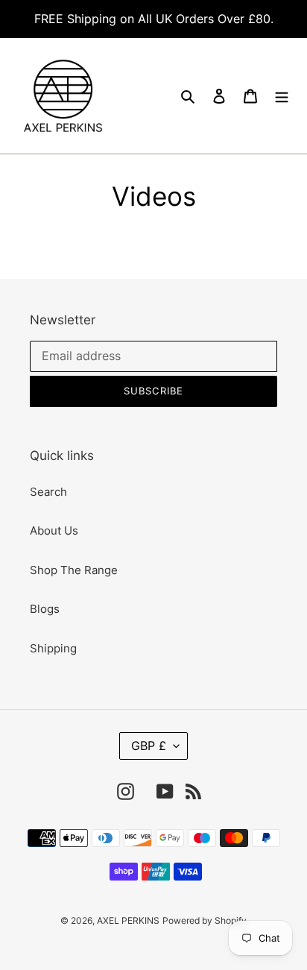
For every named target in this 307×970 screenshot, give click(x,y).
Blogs (45, 609)
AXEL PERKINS (128, 920)
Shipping (53, 648)
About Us (54, 530)
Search (48, 492)
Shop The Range (74, 570)
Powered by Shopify (204, 920)
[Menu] (281, 96)
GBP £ (148, 745)
